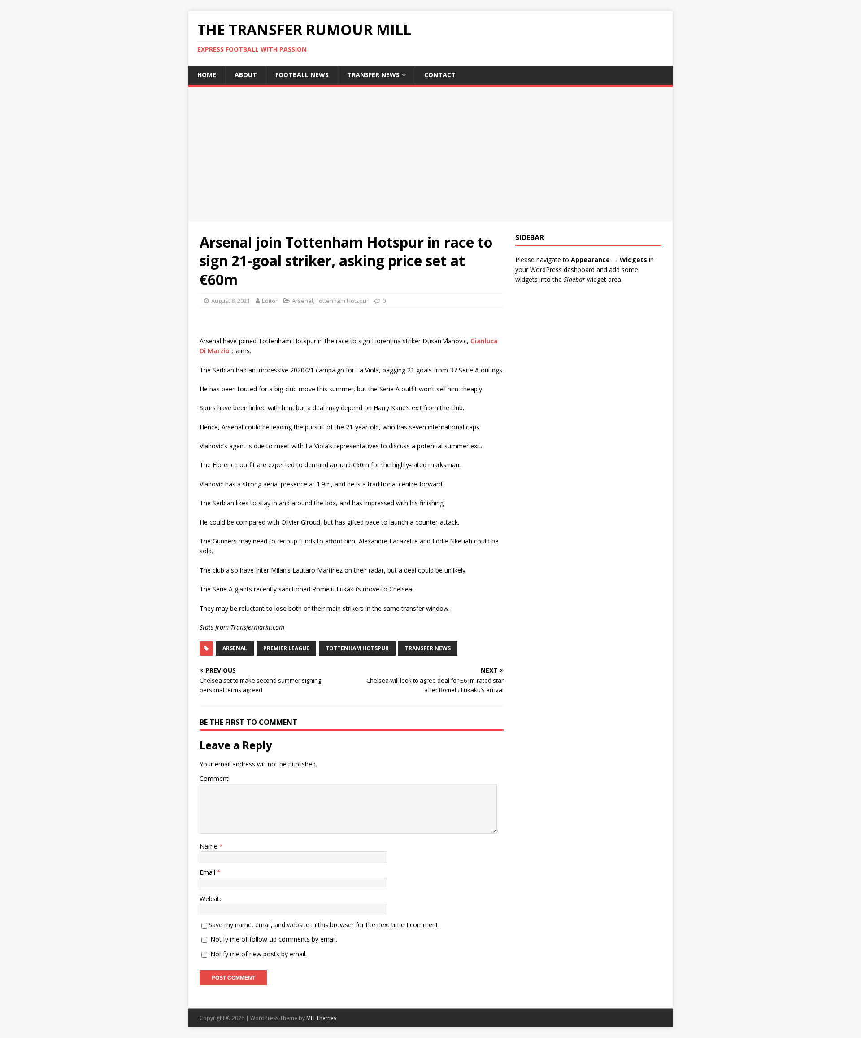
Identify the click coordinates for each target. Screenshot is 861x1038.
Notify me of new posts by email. (258, 954)
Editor (270, 301)
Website (211, 898)
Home (206, 74)
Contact (440, 74)
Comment (214, 778)
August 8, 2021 (230, 301)
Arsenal (302, 301)
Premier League (286, 648)
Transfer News (373, 74)
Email (208, 872)
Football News (302, 74)
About (246, 74)
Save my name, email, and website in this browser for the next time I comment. (324, 924)
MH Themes (321, 1018)
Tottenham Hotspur (342, 301)
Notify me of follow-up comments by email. (273, 939)
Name (209, 846)
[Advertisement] (430, 154)
